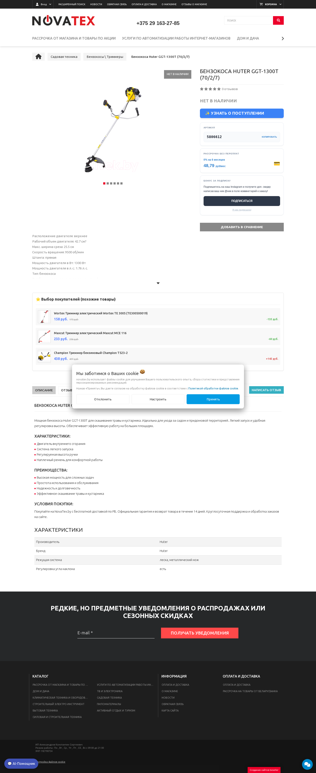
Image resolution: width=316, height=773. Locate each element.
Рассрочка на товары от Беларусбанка (250, 691)
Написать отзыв (266, 390)
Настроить (158, 399)
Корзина (271, 4)
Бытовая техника (45, 710)
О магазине (170, 691)
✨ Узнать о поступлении (234, 113)
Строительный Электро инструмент (58, 704)
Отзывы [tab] (68, 390)
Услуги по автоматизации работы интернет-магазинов (126, 684)
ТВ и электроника (110, 691)
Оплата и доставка (175, 684)
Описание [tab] (44, 390)
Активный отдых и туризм (116, 710)
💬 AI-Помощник (21, 763)
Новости (168, 697)
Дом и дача (41, 691)
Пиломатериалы (109, 704)
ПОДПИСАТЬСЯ (241, 201)
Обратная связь (173, 704)
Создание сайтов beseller (264, 769)
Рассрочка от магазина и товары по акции (62, 684)
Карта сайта (170, 710)
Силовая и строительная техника (57, 717)
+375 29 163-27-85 (158, 23)
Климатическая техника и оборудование (62, 697)
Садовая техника (109, 697)
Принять (213, 399)
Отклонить (103, 399)
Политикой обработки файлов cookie (213, 388)
